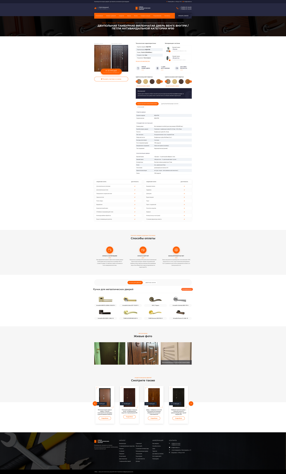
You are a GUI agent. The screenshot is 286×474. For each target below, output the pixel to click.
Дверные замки (150, 282)
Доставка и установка (157, 453)
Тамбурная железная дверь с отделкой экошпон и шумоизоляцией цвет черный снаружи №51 (178, 412)
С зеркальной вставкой (125, 461)
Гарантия (154, 451)
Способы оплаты (156, 446)
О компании (99, 15)
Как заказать (155, 443)
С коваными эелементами (142, 448)
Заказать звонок (183, 15)
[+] (168, 49)
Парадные (121, 453)
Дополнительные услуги (169, 103)
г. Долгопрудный (103, 7)
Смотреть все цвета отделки (143, 85)
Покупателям (157, 15)
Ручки (136, 15)
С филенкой (139, 443)
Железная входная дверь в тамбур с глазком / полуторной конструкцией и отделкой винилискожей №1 (104, 412)
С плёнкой (121, 451)
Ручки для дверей (135, 282)
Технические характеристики (147, 103)
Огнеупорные (122, 456)
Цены (153, 448)
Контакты (167, 15)
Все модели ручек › (187, 289)
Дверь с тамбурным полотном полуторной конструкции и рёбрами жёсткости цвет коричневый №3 (154, 412)
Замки (129, 15)
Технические (139, 453)
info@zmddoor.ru (188, 1)
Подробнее (104, 418)
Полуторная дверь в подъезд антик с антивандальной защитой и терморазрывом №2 (129, 411)
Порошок (121, 448)
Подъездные (139, 456)
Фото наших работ (156, 456)
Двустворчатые (123, 458)
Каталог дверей (111, 15)
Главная (104, 22)
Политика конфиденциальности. (125, 471)
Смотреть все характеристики (143, 61)
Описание (140, 107)
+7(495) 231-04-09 (185, 7)
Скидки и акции (145, 15)
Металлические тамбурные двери (126, 22)
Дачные (138, 461)
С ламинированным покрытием (127, 446)
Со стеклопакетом (140, 458)
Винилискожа (122, 443)
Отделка (121, 15)
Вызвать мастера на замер (112, 79)
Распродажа (155, 458)
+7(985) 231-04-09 (185, 9)
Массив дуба (139, 446)
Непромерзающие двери (142, 451)
